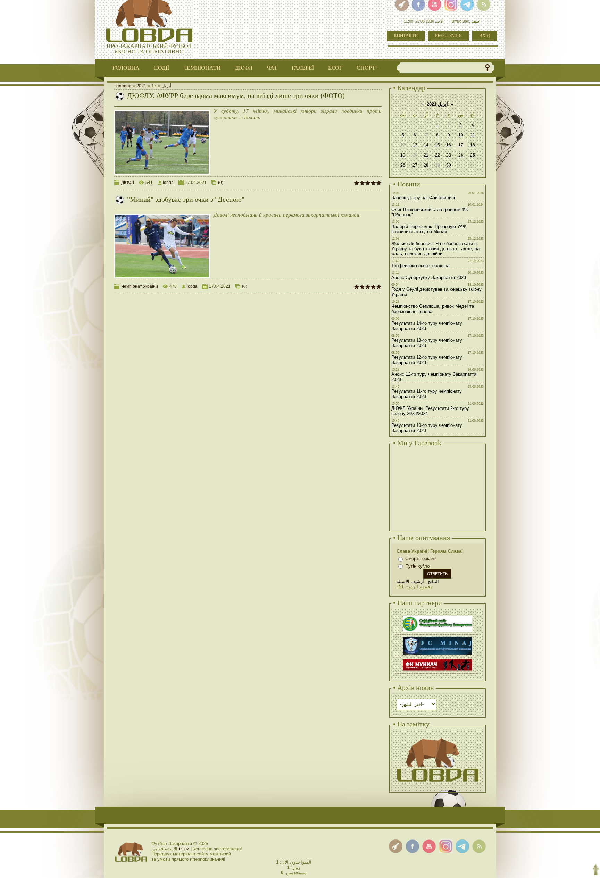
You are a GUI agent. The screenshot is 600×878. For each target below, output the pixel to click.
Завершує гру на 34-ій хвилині (423, 197)
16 (448, 145)
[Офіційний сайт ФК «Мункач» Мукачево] (437, 660)
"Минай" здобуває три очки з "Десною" (185, 199)
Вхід (484, 35)
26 (402, 165)
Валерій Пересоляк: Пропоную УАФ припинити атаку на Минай (428, 229)
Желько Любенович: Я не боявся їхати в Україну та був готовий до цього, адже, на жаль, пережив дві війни (435, 248)
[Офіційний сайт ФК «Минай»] (437, 637)
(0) (220, 182)
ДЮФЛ (127, 182)
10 (460, 135)
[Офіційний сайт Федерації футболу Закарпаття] (437, 616)
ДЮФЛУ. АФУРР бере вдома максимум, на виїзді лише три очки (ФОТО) (236, 95)
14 (426, 145)
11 (472, 135)
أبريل (166, 85)
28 (426, 165)
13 (414, 145)
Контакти (406, 35)
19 (402, 155)
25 (472, 155)
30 (448, 165)
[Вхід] (395, 846)
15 (437, 145)
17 (460, 145)
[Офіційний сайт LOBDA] (437, 737)
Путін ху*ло (417, 566)
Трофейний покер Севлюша (420, 265)
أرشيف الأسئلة (410, 581)
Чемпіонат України (139, 286)
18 (472, 145)
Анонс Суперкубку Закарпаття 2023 (428, 277)
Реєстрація (448, 35)
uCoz (184, 848)
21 (426, 155)
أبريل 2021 (437, 104)
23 (448, 155)
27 (414, 165)
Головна (122, 85)
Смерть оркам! (420, 558)
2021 (141, 85)
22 (437, 155)
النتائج (433, 581)
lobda (168, 182)
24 (460, 155)
